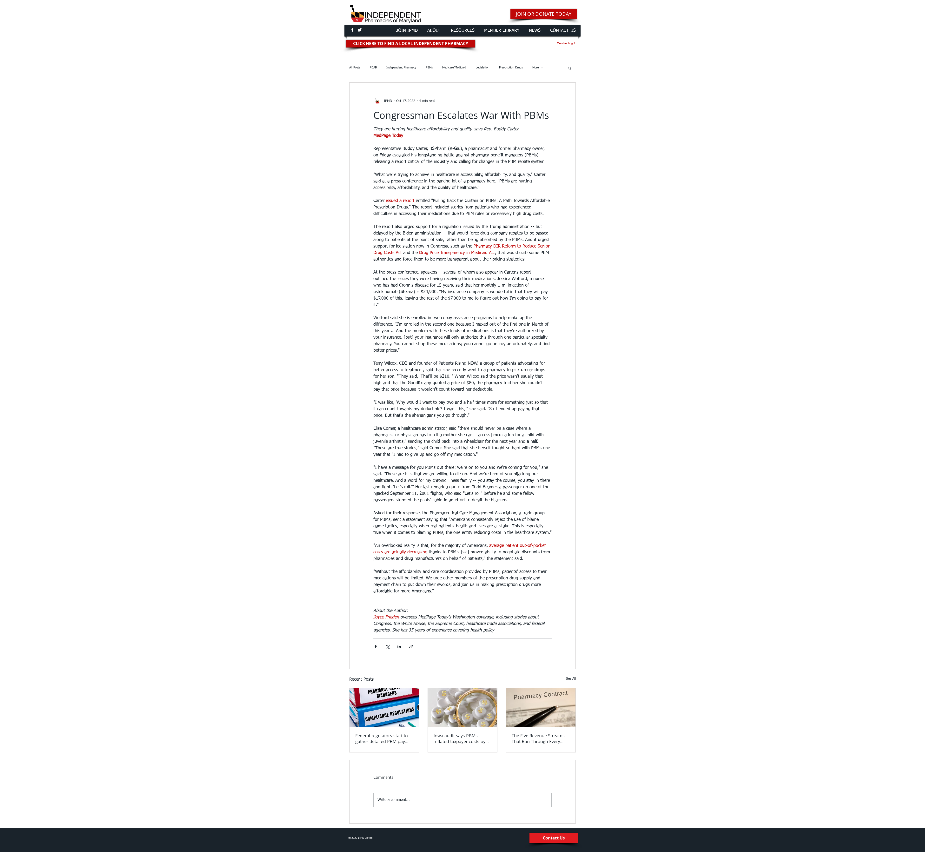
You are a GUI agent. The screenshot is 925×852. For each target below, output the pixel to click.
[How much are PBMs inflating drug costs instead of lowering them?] (462, 707)
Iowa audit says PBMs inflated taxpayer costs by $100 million (459, 738)
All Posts (354, 67)
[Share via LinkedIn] (399, 646)
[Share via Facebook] (375, 646)
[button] (569, 68)
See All (571, 678)
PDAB (373, 67)
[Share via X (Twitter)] (387, 646)
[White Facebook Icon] (352, 29)
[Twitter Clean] (359, 29)
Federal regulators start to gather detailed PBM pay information (381, 738)
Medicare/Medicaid (454, 67)
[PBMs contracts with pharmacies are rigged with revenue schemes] (540, 707)
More (535, 67)
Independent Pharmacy (401, 67)
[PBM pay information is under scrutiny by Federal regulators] (384, 707)
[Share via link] (411, 646)
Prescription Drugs (511, 67)
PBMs (429, 67)
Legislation (482, 67)
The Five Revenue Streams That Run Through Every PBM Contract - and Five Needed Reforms (538, 738)
